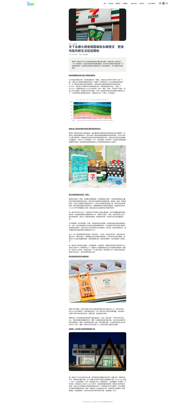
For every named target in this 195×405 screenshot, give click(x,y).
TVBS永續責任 (151, 3)
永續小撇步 (134, 3)
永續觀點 (125, 3)
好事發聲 (110, 3)
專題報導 (117, 3)
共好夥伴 (141, 3)
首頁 (105, 3)
